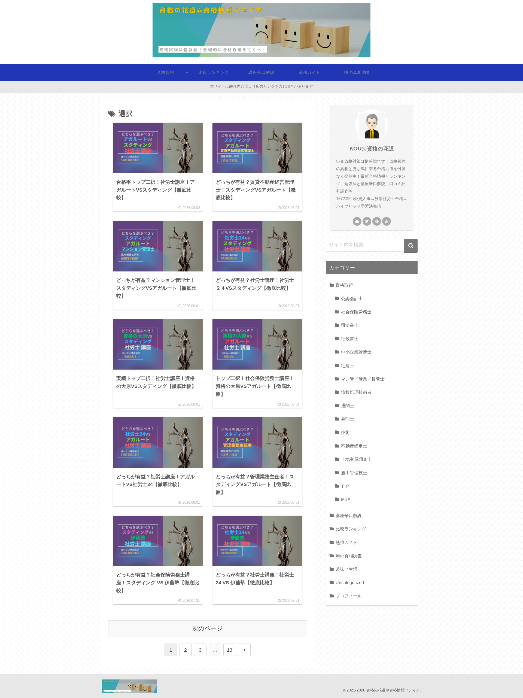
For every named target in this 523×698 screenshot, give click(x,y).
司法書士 (349, 325)
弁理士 (347, 418)
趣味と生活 (346, 569)
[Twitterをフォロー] (367, 221)
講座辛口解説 (349, 515)
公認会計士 (352, 298)
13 (229, 650)
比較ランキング (351, 528)
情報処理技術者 (356, 392)
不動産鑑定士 (354, 445)
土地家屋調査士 (356, 459)
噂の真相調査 (349, 555)
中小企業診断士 (356, 351)
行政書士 (349, 338)
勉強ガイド (346, 542)
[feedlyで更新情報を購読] (376, 221)
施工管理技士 (354, 472)
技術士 (347, 432)
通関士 (347, 405)
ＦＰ (345, 486)
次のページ (207, 628)
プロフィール (349, 595)
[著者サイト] (357, 221)
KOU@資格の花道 (371, 149)
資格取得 (344, 285)
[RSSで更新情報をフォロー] (386, 221)
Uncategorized (350, 582)
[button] (411, 246)
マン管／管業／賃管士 (363, 378)
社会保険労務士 (356, 311)
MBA (346, 499)
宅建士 (347, 365)
